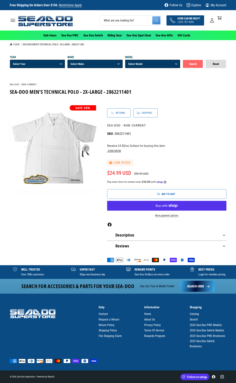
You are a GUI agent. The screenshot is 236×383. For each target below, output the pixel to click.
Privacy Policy (152, 325)
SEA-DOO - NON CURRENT (23, 84)
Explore (196, 5)
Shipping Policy (108, 330)
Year (13, 57)
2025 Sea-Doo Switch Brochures (202, 343)
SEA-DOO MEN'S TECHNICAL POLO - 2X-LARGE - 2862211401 (54, 44)
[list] (118, 272)
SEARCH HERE (195, 286)
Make (70, 57)
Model (129, 57)
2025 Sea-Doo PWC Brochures (207, 336)
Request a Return (109, 319)
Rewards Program (154, 336)
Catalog (194, 314)
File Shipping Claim (110, 336)
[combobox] (130, 20)
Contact (103, 314)
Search (194, 319)
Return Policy (106, 325)
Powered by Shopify (45, 376)
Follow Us (176, 5)
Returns (120, 112)
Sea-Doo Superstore (26, 376)
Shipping (147, 112)
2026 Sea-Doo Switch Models (207, 330)
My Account (218, 5)
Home (16, 44)
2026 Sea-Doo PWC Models (206, 325)
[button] (13, 20)
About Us (149, 319)
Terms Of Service (154, 330)
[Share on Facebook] (109, 224)
